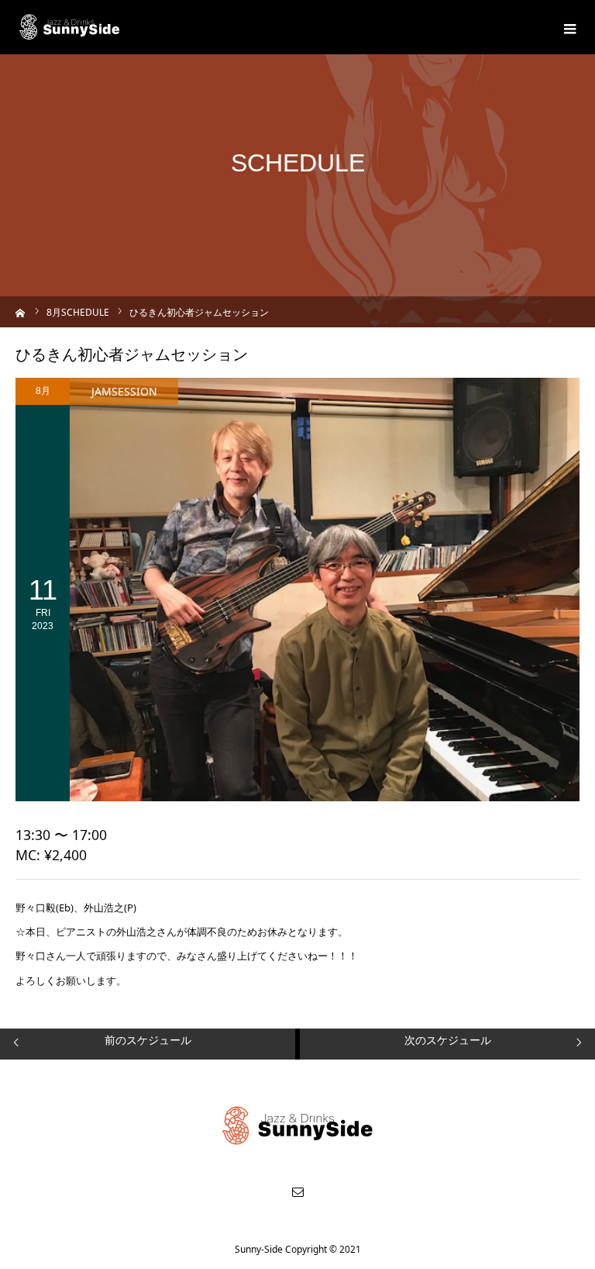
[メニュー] (568, 27)
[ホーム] (20, 311)
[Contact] (297, 1191)
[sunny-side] (70, 27)
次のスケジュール (447, 1039)
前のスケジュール (148, 1039)
